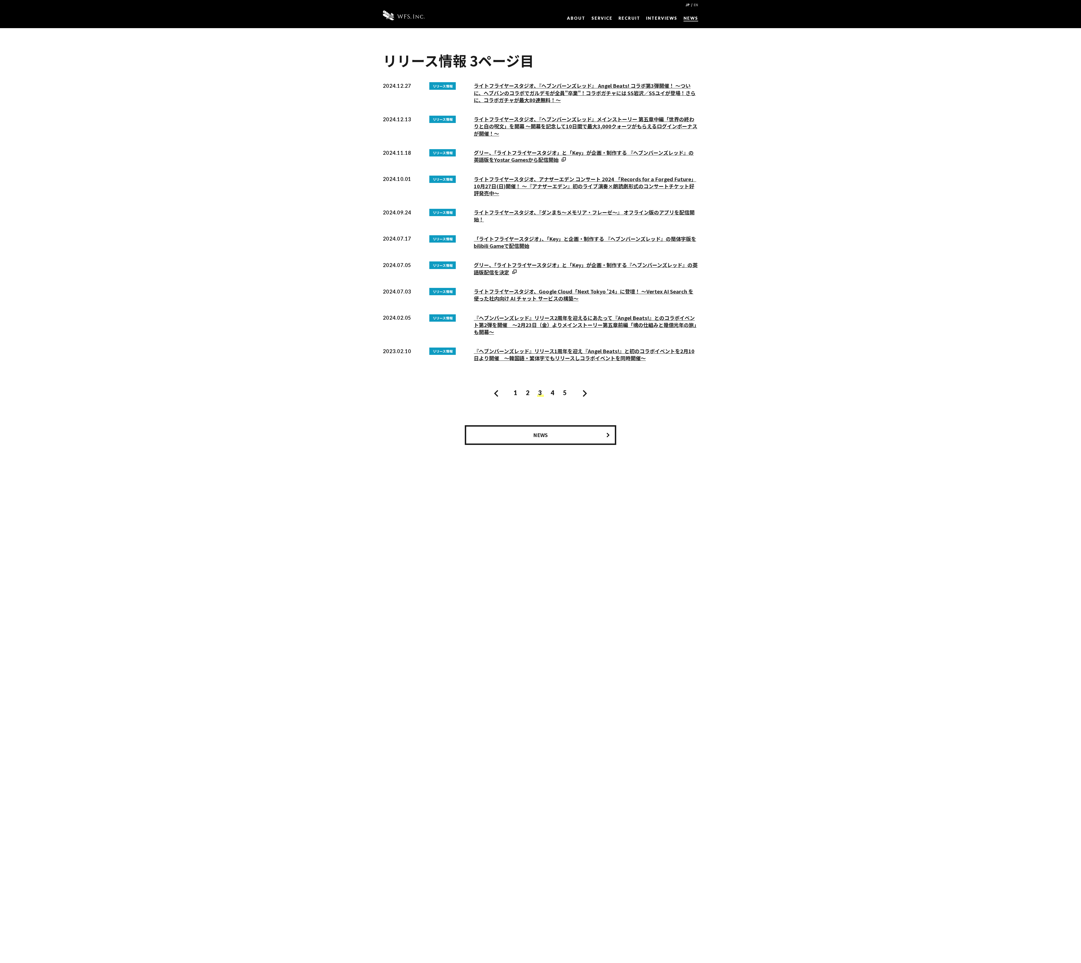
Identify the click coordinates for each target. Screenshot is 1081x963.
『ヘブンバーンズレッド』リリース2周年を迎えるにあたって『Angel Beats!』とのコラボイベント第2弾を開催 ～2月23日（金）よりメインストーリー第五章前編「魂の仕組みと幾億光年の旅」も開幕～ (585, 324)
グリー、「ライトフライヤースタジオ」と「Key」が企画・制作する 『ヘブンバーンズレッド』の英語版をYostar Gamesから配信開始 (584, 156)
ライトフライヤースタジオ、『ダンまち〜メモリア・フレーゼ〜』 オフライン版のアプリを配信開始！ (584, 216)
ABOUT (576, 18)
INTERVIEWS (661, 18)
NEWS (691, 18)
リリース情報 (443, 86)
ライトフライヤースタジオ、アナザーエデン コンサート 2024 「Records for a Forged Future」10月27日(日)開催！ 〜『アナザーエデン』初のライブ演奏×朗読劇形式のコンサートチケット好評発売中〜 (585, 186)
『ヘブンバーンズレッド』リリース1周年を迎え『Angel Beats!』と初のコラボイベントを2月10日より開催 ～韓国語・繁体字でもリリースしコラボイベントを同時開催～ (584, 354)
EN (696, 4)
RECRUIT (629, 18)
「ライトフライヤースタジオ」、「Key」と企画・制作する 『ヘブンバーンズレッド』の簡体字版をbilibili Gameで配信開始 (585, 242)
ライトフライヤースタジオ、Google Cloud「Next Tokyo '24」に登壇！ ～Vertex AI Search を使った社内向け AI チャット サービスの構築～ (583, 295)
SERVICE (602, 18)
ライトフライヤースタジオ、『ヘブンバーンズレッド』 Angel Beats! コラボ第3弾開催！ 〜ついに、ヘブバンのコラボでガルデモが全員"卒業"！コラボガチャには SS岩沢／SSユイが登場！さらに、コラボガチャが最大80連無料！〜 (585, 92)
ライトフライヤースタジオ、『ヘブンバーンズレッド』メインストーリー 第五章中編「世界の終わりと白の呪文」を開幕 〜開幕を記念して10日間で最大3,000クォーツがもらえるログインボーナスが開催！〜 (585, 126)
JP (687, 4)
